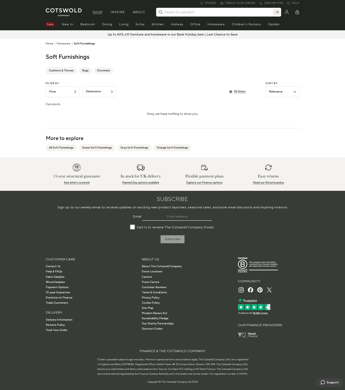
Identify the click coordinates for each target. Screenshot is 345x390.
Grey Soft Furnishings (134, 148)
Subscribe (172, 239)
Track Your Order (56, 330)
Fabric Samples (55, 277)
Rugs (85, 70)
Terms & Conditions (154, 292)
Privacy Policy (150, 297)
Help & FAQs (54, 271)
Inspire (118, 12)
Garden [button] (274, 24)
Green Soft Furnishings (97, 148)
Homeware (63, 43)
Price (52, 92)
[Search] (276, 12)
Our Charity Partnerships (158, 323)
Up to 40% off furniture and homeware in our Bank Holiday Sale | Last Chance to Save (173, 34)
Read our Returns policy (268, 182)
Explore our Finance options (204, 182)
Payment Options (57, 287)
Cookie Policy (151, 302)
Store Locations (152, 271)
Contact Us (53, 266)
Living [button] (124, 24)
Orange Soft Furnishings (172, 148)
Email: (137, 216)
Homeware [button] (216, 24)
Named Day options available (140, 182)
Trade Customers (57, 302)
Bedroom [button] (87, 24)
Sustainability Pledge (155, 318)
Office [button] (195, 24)
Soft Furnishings (84, 43)
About (139, 12)
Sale (50, 24)
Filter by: (53, 83)
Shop (98, 12)
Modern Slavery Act (154, 313)
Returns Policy (55, 325)
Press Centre (150, 282)
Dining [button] (107, 24)
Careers (147, 277)
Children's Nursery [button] (246, 24)
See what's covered (76, 182)
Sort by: (272, 83)
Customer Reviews (154, 287)
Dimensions (93, 91)
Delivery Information (59, 319)
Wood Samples (55, 282)
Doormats (103, 70)
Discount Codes (152, 328)
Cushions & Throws (61, 70)
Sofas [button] (140, 24)
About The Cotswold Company (161, 266)
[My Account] (286, 12)
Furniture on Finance (59, 297)
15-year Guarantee (58, 292)
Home (49, 43)
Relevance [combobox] (276, 92)
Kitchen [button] (158, 24)
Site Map (147, 308)
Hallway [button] (177, 24)
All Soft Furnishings (61, 148)
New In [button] (67, 24)
